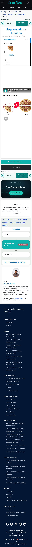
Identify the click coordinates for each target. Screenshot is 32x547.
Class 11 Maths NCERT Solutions (15, 448)
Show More (16, 213)
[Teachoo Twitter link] (16, 524)
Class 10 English (10, 405)
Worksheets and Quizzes (13, 384)
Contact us (19, 530)
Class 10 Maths (10, 399)
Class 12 (4, 7)
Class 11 (12, 7)
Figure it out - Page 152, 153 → (16, 262)
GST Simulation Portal (12, 390)
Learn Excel (9, 494)
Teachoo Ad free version (12, 381)
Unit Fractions (8, 254)
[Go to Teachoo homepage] (15, 2)
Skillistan (8, 387)
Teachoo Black (19, 298)
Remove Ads (16, 167)
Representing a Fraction (15, 244)
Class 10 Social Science (12, 408)
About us (12, 530)
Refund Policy (16, 534)
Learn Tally (9, 497)
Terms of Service (11, 532)
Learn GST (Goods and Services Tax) (16, 500)
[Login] (28, 2)
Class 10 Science (11, 402)
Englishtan (9, 509)
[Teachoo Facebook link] (7, 524)
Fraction (6, 234)
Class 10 (19, 7)
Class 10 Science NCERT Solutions (16, 483)
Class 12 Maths (10, 412)
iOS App (8, 325)
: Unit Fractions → (16, 162)
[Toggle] (3, 2)
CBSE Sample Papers (12, 515)
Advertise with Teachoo (16, 535)
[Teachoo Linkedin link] (24, 524)
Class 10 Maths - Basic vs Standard (16, 512)
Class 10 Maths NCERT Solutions (15, 445)
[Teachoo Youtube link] (20, 524)
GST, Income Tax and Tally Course (15, 378)
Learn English (10, 491)
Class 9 (26, 7)
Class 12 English (10, 415)
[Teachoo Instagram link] (11, 524)
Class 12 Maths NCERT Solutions (15, 451)
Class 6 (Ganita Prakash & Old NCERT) (11, 12)
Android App (9, 322)
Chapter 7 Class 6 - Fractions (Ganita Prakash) (14, 14)
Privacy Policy (21, 532)
